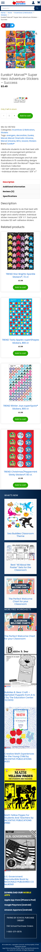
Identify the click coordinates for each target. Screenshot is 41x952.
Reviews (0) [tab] (8, 191)
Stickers (4, 132)
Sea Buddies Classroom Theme (20, 535)
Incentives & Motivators (23, 130)
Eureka (31, 135)
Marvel (4, 138)
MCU (19, 141)
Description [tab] (8, 182)
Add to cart (25, 115)
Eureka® (10, 143)
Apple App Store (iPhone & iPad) (20, 900)
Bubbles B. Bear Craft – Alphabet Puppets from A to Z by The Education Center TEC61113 (19, 696)
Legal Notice (6, 948)
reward (25, 141)
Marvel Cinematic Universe (20, 138)
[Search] (37, 8)
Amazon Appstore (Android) (18, 910)
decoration (21, 135)
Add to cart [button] (20, 287)
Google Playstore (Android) (17, 905)
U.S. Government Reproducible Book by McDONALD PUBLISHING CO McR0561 (19, 880)
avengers (10, 135)
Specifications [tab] (10, 196)
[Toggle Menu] (3, 3)
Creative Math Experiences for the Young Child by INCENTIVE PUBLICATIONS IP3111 (19, 757)
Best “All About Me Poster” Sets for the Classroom (20, 567)
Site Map (13, 948)
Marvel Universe (8, 141)
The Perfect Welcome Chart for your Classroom (20, 601)
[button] (36, 34)
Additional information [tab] (14, 186)
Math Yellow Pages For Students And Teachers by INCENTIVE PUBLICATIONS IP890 (18, 819)
